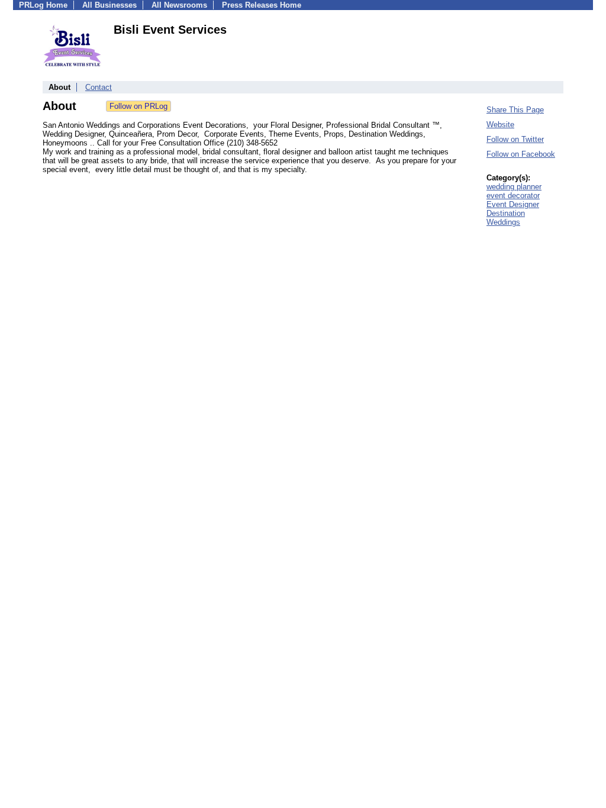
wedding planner (513, 186)
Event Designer (512, 204)
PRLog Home (43, 5)
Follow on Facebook (520, 154)
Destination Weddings (505, 218)
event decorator (513, 195)
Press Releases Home (261, 5)
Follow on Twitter (515, 139)
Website (500, 124)
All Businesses (109, 5)
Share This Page (515, 109)
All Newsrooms (179, 5)
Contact (98, 87)
